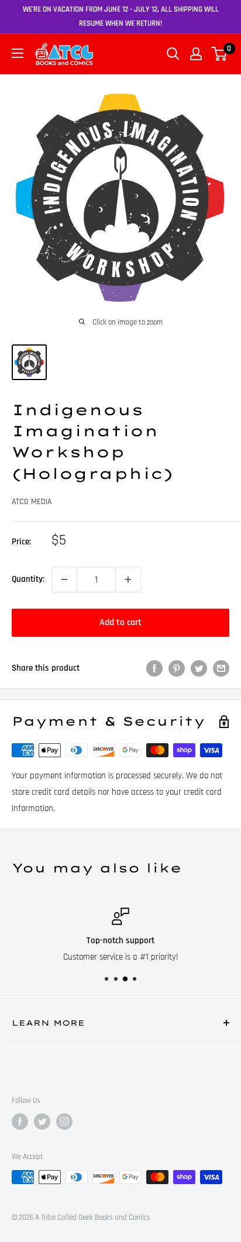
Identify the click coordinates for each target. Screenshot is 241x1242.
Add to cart (120, 622)
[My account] (196, 53)
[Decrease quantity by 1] (64, 579)
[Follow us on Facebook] (20, 1121)
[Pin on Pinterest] (176, 668)
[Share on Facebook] (154, 668)
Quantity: (28, 579)
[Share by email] (221, 668)
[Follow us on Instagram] (64, 1121)
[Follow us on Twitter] (42, 1121)
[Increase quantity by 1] (128, 579)
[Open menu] (17, 53)
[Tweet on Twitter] (199, 668)
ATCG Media (31, 501)
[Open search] (173, 53)
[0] (219, 54)
